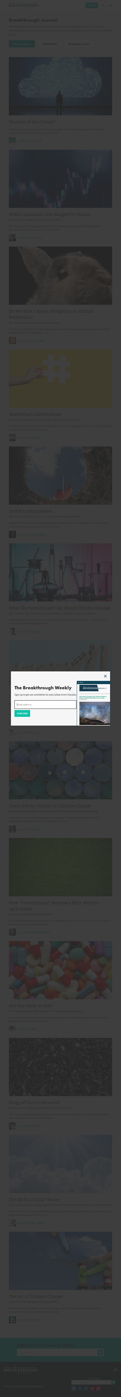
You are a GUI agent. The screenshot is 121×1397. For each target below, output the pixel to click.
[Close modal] (105, 676)
